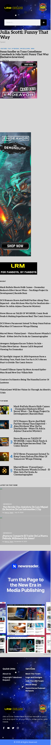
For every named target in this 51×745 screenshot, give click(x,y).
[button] (26, 12)
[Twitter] (13, 728)
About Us (7, 674)
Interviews (15, 48)
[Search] (43, 22)
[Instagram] (18, 728)
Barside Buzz (7, 504)
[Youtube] (8, 728)
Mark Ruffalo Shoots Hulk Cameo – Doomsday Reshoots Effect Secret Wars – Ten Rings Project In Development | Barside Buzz (24, 290)
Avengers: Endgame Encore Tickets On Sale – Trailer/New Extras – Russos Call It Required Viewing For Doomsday (21, 346)
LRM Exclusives (25, 48)
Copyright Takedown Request (12, 678)
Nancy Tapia (9, 512)
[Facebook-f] (4, 728)
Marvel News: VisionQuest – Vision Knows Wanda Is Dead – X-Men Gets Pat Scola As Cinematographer (32, 471)
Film (9, 48)
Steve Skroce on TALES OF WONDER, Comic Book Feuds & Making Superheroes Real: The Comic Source (30, 442)
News (32, 48)
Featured (4, 48)
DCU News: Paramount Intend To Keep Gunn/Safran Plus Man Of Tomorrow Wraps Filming (31, 456)
